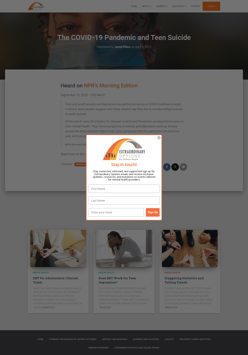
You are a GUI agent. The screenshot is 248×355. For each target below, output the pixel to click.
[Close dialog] (159, 137)
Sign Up (153, 212)
